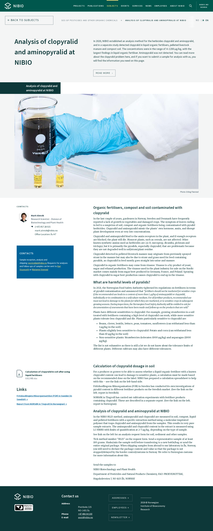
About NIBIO (177, 5)
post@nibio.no (85, 517)
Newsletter (119, 517)
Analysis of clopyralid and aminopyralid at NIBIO (155, 20)
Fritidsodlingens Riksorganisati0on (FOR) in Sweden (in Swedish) (44, 397)
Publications (96, 5)
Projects (79, 5)
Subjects (112, 5)
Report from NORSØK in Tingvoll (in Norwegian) (41, 403)
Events (125, 5)
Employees (161, 5)
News (149, 5)
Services (137, 5)
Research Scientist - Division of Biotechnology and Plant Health (47, 219)
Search (190, 6)
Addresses (119, 498)
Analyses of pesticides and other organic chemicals (86, 20)
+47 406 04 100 (85, 513)
